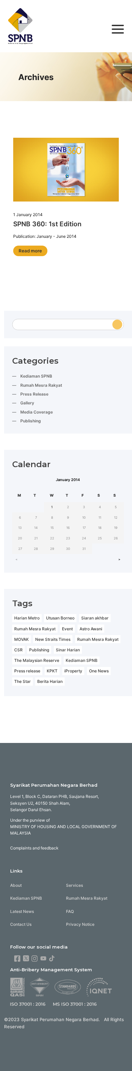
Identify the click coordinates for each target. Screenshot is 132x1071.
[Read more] (66, 170)
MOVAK (21, 639)
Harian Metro (27, 617)
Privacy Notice (80, 924)
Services (74, 885)
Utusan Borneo (60, 617)
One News (99, 670)
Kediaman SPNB (36, 376)
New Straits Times (52, 639)
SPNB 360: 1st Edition (47, 224)
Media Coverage (36, 412)
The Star (22, 681)
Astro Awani (91, 628)
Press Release (34, 394)
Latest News (22, 911)
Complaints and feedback (34, 847)
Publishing (30, 420)
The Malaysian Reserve (36, 660)
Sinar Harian (68, 649)
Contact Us (20, 924)
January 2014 (68, 480)
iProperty (73, 670)
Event (67, 628)
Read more (30, 250)
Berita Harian (50, 681)
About (16, 885)
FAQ (70, 911)
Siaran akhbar (95, 617)
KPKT (52, 670)
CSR (18, 649)
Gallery (27, 402)
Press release (27, 670)
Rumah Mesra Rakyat (41, 385)
